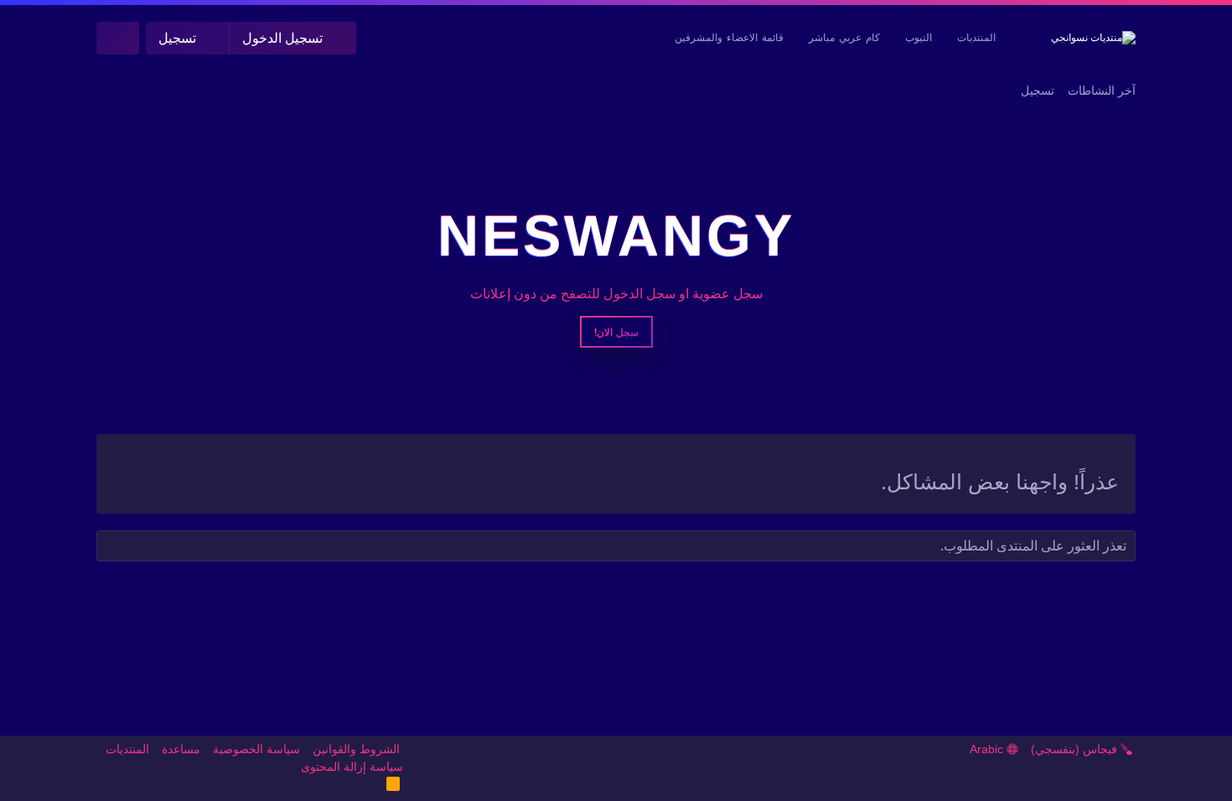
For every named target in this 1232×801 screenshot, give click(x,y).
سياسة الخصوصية (256, 749)
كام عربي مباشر (844, 38)
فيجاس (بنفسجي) (1076, 749)
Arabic (988, 749)
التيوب (918, 38)
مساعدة (181, 749)
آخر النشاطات (1102, 90)
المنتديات (976, 38)
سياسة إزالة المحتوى (352, 766)
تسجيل (1037, 90)
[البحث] (117, 38)
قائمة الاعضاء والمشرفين (729, 38)
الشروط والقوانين (356, 749)
